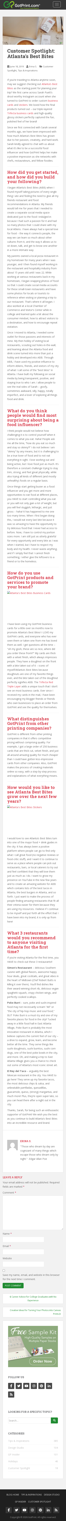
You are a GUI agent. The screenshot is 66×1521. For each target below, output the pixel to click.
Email (7, 1246)
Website (7, 1258)
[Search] (54, 1420)
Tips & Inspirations (28, 70)
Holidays (13, 1461)
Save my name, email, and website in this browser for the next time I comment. (31, 1277)
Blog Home (13, 1494)
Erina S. (33, 66)
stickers (23, 104)
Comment (9, 1192)
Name (7, 1233)
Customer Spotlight (19, 1468)
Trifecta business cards (20, 113)
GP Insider (14, 1454)
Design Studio (16, 1447)
